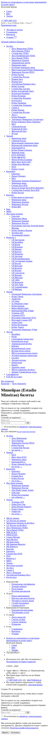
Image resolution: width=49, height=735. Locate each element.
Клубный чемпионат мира (23, 67)
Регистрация (17, 589)
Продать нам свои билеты (23, 598)
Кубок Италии (17, 110)
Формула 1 (11, 237)
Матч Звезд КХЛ (19, 457)
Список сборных (19, 622)
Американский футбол (21, 344)
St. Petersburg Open (19, 303)
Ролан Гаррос (17, 296)
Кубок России (17, 192)
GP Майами (16, 289)
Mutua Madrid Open (19, 308)
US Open (15, 301)
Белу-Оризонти (19, 383)
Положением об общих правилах (21, 662)
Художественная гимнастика (24, 355)
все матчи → (17, 450)
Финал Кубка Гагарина (21, 159)
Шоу (8, 14)
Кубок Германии (18, 103)
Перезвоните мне (8, 25)
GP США (15, 280)
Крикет (14, 365)
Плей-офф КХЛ (18, 157)
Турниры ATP (17, 313)
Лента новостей (18, 617)
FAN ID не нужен (14, 377)
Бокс (8, 209)
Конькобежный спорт (21, 348)
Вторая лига (16, 82)
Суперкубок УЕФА (20, 53)
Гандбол (15, 358)
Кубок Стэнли (17, 169)
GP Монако (16, 249)
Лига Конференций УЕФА (23, 56)
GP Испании (17, 247)
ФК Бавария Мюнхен (15, 544)
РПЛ (8, 556)
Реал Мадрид (12, 539)
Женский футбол (19, 131)
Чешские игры (17, 152)
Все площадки (7, 381)
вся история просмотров (26, 432)
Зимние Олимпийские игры (24, 372)
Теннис (9, 292)
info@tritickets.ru (34, 680)
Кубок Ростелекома (20, 495)
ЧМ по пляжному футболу (23, 370)
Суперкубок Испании (21, 98)
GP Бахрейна (17, 242)
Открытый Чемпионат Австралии (26, 294)
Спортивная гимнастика (22, 339)
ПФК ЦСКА (12, 535)
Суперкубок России (20, 77)
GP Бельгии (16, 268)
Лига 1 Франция (13, 572)
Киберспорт (16, 362)
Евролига (15, 174)
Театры (9, 16)
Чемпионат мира (18, 65)
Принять (5, 733)
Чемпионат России (19, 204)
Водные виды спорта (20, 351)
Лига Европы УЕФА (20, 51)
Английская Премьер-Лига (23, 84)
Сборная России (18, 126)
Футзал (14, 133)
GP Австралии (17, 240)
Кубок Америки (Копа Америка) (26, 122)
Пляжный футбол (19, 129)
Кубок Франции (18, 117)
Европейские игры (19, 341)
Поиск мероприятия (20, 596)
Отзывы (11, 37)
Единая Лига (17, 476)
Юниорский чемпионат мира (24, 145)
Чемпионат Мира (19, 218)
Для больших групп (20, 612)
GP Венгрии (16, 266)
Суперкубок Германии (21, 105)
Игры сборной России (21, 464)
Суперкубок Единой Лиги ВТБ (25, 190)
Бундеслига (16, 100)
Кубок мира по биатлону (22, 197)
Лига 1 (14, 115)
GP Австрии (16, 256)
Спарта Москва (13, 537)
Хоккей (9, 136)
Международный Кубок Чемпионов (27, 70)
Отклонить (15, 733)
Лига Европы (17, 441)
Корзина (20, 42)
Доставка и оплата (14, 30)
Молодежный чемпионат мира (25, 143)
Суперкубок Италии (20, 112)
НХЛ (13, 167)
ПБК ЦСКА (11, 532)
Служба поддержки (20, 603)
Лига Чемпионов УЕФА (22, 48)
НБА (13, 178)
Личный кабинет (9, 42)
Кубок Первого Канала (21, 150)
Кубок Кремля (17, 306)
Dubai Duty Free (18, 504)
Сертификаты (12, 374)
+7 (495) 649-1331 (14, 680)
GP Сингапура (17, 273)
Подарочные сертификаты (23, 584)
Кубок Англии (17, 86)
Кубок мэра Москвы (20, 164)
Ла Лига (10, 568)
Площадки (16, 624)
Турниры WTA (18, 315)
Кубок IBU (16, 207)
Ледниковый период (20, 235)
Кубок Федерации (19, 325)
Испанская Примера (20, 93)
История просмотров (20, 591)
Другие (9, 332)
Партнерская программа (22, 610)
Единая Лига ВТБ (14, 554)
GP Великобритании (20, 259)
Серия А (15, 107)
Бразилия (5, 383)
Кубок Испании (18, 96)
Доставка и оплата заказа (22, 601)
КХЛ (13, 455)
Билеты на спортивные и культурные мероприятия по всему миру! (22, 639)
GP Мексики (17, 277)
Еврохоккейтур (18, 148)
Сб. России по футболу (16, 525)
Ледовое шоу (17, 233)
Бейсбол (15, 346)
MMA (8, 211)
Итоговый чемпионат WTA (23, 318)
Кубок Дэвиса (17, 327)
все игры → (16, 466)
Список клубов (18, 619)
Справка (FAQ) (18, 605)
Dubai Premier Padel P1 (21, 507)
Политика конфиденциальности (24, 728)
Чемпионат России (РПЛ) (22, 443)
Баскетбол (10, 171)
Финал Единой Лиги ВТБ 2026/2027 (27, 188)
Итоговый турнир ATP (21, 320)
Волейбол (15, 334)
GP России (16, 263)
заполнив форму (35, 685)
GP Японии (16, 275)
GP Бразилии (17, 282)
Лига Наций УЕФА (20, 58)
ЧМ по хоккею (12, 518)
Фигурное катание (14, 214)
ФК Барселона (12, 542)
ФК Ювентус (12, 546)
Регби (14, 336)
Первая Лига (17, 79)
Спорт (9, 11)
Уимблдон (16, 299)
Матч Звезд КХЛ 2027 (21, 162)
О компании (11, 32)
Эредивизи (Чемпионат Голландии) (27, 119)
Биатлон (10, 195)
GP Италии (16, 270)
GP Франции (17, 254)
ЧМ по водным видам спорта (24, 353)
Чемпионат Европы (20, 60)
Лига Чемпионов (19, 438)
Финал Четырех (18, 176)
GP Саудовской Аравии (21, 261)
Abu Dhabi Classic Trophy (22, 490)
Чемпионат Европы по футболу (20, 523)
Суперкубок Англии (20, 89)
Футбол (9, 46)
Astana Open (16, 322)
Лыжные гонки (18, 367)
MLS (13, 124)
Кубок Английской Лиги (22, 91)
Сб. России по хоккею (16, 521)
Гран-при (15, 216)
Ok (28, 423)
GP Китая (15, 244)
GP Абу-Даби (17, 285)
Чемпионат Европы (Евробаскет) (26, 181)
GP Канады (16, 252)
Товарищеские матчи (20, 63)
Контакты (10, 34)
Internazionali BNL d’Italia (22, 311)
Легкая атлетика (18, 360)
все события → (18, 497)
